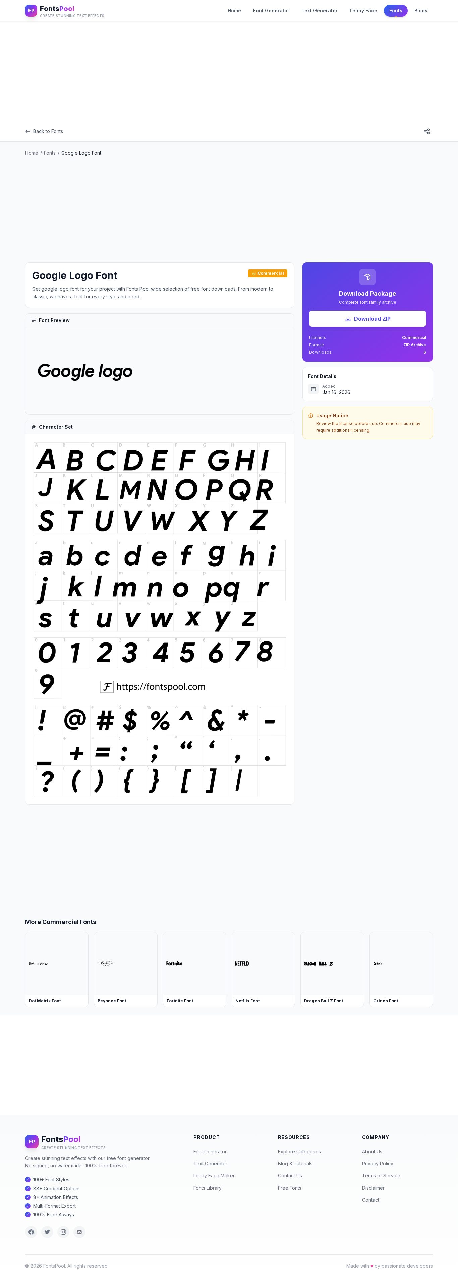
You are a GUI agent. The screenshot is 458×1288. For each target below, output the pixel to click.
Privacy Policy (377, 1163)
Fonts (395, 10)
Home (234, 10)
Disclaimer (373, 1188)
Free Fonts (289, 1188)
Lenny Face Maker (214, 1175)
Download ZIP (372, 318)
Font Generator (271, 10)
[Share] (427, 131)
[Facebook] (31, 1232)
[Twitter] (47, 1232)
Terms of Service (381, 1175)
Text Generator (319, 10)
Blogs (420, 10)
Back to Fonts (48, 131)
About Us (372, 1151)
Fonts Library (207, 1188)
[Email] (79, 1232)
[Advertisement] (229, 72)
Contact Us (290, 1175)
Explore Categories (299, 1151)
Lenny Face (363, 10)
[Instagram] (63, 1232)
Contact (370, 1200)
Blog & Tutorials (295, 1163)
